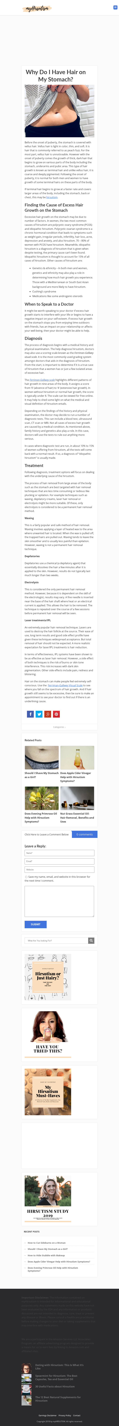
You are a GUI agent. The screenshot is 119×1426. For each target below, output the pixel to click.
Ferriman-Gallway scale (42, 380)
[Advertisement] (59, 38)
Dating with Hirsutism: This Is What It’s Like (59, 1366)
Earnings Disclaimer (48, 1415)
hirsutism (51, 197)
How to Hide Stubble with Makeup (46, 1255)
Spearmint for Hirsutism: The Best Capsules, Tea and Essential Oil (56, 1377)
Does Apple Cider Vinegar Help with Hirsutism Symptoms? (59, 1261)
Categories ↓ (59, 727)
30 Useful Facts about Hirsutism (55, 1386)
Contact (76, 1415)
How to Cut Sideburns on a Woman (47, 1242)
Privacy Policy (65, 1415)
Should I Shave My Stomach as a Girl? (48, 1249)
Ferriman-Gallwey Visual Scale (65, 685)
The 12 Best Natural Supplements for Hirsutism (58, 1399)
